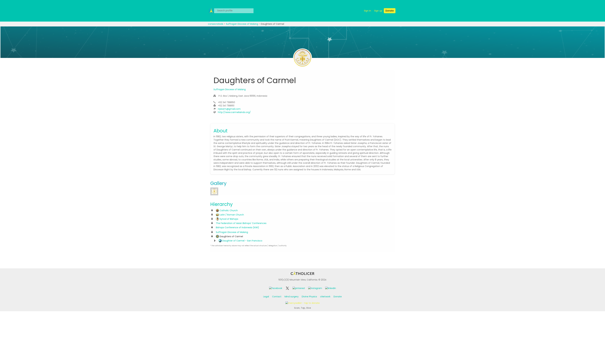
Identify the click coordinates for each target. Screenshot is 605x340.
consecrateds (216, 24)
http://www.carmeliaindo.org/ (234, 112)
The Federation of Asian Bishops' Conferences (241, 223)
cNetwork (325, 296)
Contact (276, 296)
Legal (266, 296)
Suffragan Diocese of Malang (242, 24)
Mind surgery (292, 296)
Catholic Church (228, 210)
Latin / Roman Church (231, 214)
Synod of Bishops (228, 219)
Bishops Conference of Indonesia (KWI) (237, 227)
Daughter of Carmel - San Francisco (242, 240)
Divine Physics (309, 296)
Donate (338, 296)
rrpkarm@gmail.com (229, 108)
